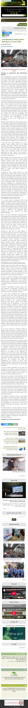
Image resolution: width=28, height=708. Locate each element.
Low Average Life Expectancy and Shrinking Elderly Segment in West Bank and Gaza (10, 448)
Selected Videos (14, 602)
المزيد (4, 508)
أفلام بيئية (14, 584)
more (23, 579)
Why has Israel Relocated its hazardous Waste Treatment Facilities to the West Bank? (11, 433)
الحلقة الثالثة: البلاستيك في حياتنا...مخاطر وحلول (15, 625)
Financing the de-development (9, 528)
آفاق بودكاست (14, 622)
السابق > (23, 475)
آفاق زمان (14, 644)
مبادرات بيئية (14, 480)
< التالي (20, 476)
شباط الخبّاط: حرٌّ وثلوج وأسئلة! (20, 28)
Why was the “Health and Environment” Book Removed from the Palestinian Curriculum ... (12, 559)
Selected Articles (18, 34)
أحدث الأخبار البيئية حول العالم (14, 455)
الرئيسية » (24, 34)
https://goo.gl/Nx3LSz (6, 46)
